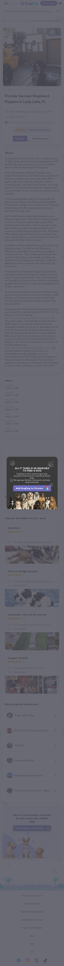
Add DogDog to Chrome (29, 488)
